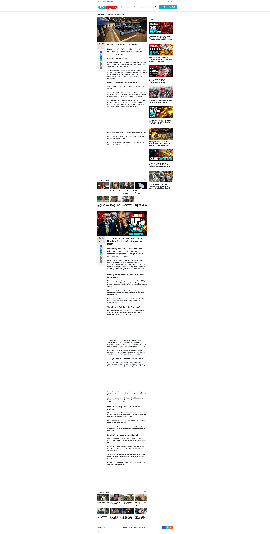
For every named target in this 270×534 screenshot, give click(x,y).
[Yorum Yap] (101, 68)
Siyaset (141, 7)
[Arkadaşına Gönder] (101, 63)
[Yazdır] (101, 65)
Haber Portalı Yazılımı (104, 531)
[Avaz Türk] (107, 7)
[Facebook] (101, 52)
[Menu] (160, 7)
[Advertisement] (127, 119)
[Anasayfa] (98, 1)
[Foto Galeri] (172, 1)
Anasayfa (125, 527)
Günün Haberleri (110, 1)
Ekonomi (129, 7)
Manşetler (103, 1)
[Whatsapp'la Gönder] (101, 60)
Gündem (122, 7)
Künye (130, 527)
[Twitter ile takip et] (167, 527)
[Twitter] (101, 55)
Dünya (135, 7)
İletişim (135, 527)
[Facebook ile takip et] (164, 527)
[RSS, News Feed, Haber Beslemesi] (171, 527)
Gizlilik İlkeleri (142, 527)
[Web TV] (168, 1)
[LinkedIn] (101, 57)
